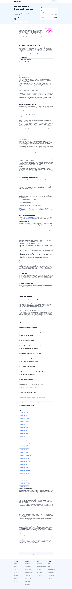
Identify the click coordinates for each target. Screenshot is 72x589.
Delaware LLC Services (28, 569)
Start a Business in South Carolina (25, 471)
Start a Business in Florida (24, 425)
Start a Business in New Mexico (24, 458)
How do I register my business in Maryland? (26, 343)
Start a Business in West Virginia (25, 483)
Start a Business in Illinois (24, 431)
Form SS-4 (36, 247)
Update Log (53, 1)
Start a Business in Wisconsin (24, 485)
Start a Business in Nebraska (24, 452)
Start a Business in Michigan (24, 445)
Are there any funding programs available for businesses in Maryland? (30, 350)
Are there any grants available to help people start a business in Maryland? (31, 384)
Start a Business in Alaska (24, 414)
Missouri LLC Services (28, 581)
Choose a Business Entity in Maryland (25, 59)
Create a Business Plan (23, 57)
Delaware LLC (16, 567)
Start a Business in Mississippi (24, 448)
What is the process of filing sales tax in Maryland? (27, 366)
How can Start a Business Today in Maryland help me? (27, 337)
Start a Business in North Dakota (25, 462)
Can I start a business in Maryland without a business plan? (28, 392)
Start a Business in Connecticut (24, 421)
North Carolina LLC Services (29, 572)
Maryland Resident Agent (30, 218)
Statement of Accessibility (51, 569)
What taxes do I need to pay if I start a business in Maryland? (29, 361)
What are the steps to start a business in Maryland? (27, 400)
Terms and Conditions (51, 572)
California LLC (16, 564)
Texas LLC (15, 563)
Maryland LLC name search (43, 195)
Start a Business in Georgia (24, 427)
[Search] (57, 1)
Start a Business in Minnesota (24, 446)
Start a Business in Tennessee (24, 474)
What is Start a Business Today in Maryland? (26, 335)
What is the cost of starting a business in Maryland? (27, 374)
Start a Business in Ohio (23, 464)
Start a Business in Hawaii (24, 428)
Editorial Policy (50, 578)
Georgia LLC (15, 569)
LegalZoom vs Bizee (39, 575)
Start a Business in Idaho (23, 430)
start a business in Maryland (34, 36)
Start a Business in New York (24, 459)
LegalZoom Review (39, 563)
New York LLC (16, 572)
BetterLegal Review (39, 569)
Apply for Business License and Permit (25, 67)
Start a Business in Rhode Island (25, 470)
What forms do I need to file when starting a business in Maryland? (29, 330)
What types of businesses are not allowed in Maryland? (28, 387)
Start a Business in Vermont (24, 479)
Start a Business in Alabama (24, 412)
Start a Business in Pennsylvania (25, 468)
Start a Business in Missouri (24, 449)
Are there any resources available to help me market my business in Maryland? (31, 358)
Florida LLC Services (28, 567)
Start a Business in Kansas (24, 436)
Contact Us (49, 564)
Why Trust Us (20, 21)
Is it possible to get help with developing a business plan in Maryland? (30, 353)
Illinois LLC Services (28, 575)
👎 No (38, 549)
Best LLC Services (27, 563)
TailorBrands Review (39, 572)
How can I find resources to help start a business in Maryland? (29, 402)
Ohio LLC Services (27, 584)
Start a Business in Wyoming (24, 486)
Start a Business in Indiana (24, 433)
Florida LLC (15, 566)
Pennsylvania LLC (16, 575)
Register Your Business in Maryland (25, 65)
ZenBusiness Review (39, 564)
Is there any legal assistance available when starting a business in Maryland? (31, 332)
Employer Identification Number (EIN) (42, 236)
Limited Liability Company (23, 134)
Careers (49, 566)
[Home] (17, 1)
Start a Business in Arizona (24, 415)
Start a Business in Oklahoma (24, 465)
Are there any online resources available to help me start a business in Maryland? (32, 397)
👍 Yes (34, 549)
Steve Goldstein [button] (19, 17)
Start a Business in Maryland (24, 442)
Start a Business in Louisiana (24, 439)
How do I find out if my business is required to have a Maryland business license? (32, 371)
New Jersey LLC (16, 581)
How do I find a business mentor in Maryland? (26, 389)
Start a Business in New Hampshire (25, 455)
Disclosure (16, 21)
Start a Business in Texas (23, 476)
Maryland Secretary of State (45, 217)
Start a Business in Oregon (24, 467)
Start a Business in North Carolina (25, 461)
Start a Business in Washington (24, 482)
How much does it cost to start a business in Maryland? (28, 327)
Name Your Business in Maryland (24, 63)
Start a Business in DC (23, 422)
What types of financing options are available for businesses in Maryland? (31, 356)
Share (26, 21)
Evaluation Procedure (51, 575)
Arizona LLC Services (28, 578)
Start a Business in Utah (23, 477)
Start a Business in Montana (24, 451)
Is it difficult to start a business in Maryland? (26, 379)
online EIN (27, 245)
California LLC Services (28, 566)
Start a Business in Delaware (24, 424)
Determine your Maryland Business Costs (25, 61)
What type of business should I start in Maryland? (27, 405)
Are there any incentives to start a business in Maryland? (28, 376)
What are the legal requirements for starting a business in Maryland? (30, 345)
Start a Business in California (24, 418)
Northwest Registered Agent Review (41, 566)
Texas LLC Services (27, 564)
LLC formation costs (24, 187)
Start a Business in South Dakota (25, 473)
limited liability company (37, 205)
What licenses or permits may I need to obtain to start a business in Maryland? (31, 369)
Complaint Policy (50, 567)
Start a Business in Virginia (24, 480)
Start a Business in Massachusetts (25, 443)
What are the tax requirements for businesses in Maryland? (28, 348)
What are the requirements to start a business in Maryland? (28, 324)
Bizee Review (38, 567)
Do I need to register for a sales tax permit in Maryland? (28, 363)
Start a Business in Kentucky (24, 437)
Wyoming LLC (16, 578)
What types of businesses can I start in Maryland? (27, 340)
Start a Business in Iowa (23, 434)
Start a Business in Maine (23, 440)
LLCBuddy (21, 99)
